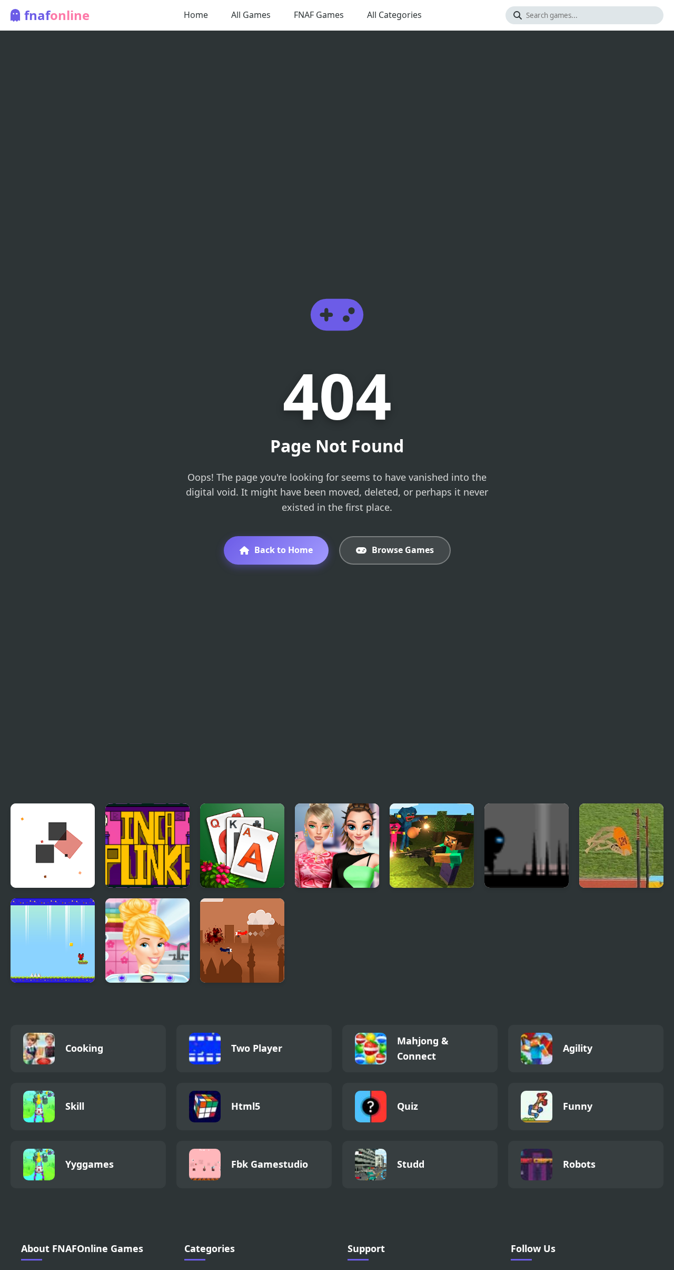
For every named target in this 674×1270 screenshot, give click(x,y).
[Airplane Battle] (242, 940)
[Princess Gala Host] (147, 940)
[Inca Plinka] (147, 845)
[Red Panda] (53, 940)
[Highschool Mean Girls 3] (337, 845)
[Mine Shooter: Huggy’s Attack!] (432, 845)
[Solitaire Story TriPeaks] (242, 845)
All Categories (394, 15)
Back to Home (283, 550)
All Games (251, 15)
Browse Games (403, 550)
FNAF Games (319, 15)
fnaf (57, 15)
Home (196, 15)
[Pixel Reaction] (53, 845)
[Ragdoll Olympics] (621, 845)
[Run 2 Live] (526, 845)
